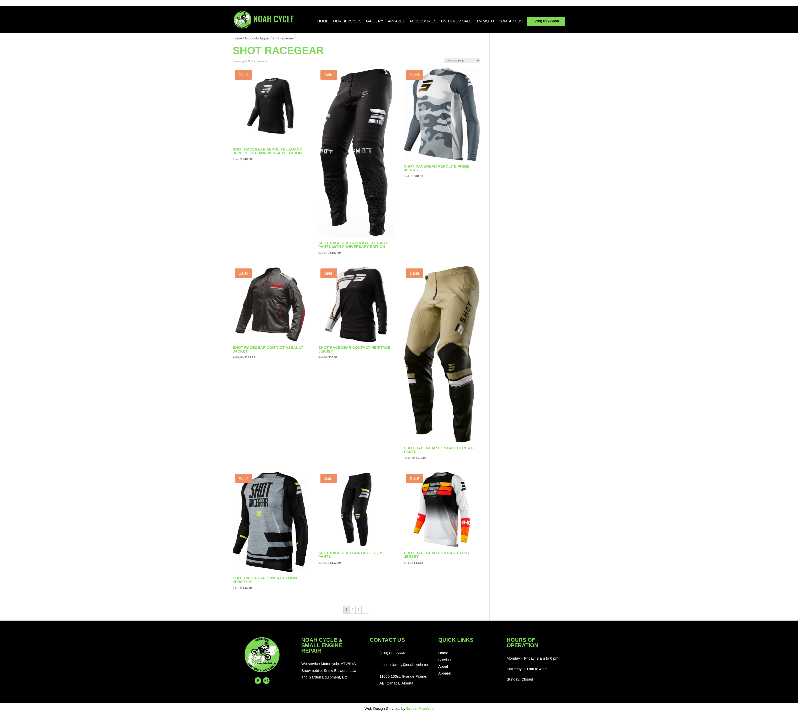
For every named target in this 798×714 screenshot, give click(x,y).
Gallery (374, 21)
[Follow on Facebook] (258, 680)
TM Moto (485, 21)
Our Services (347, 21)
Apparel (396, 21)
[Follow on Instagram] (266, 680)
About (443, 666)
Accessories (422, 21)
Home (323, 21)
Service (444, 660)
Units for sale (456, 21)
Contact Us (511, 21)
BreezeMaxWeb (420, 709)
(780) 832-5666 (546, 21)
